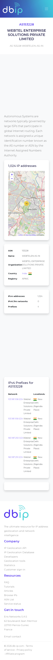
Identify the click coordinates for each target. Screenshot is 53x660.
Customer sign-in (14, 569)
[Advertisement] (26, 87)
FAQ (6, 582)
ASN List (9, 599)
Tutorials (9, 586)
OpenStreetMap (30, 235)
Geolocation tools (14, 560)
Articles (8, 590)
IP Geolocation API (15, 548)
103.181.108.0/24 (15, 399)
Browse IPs (10, 595)
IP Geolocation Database (19, 552)
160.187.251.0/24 (15, 457)
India (24, 273)
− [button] (12, 178)
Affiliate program (15, 654)
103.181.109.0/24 (15, 418)
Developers (11, 556)
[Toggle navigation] (46, 9)
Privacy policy (24, 650)
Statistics (9, 565)
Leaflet (20, 235)
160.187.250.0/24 (16, 438)
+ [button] (12, 174)
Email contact (12, 636)
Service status (12, 603)
